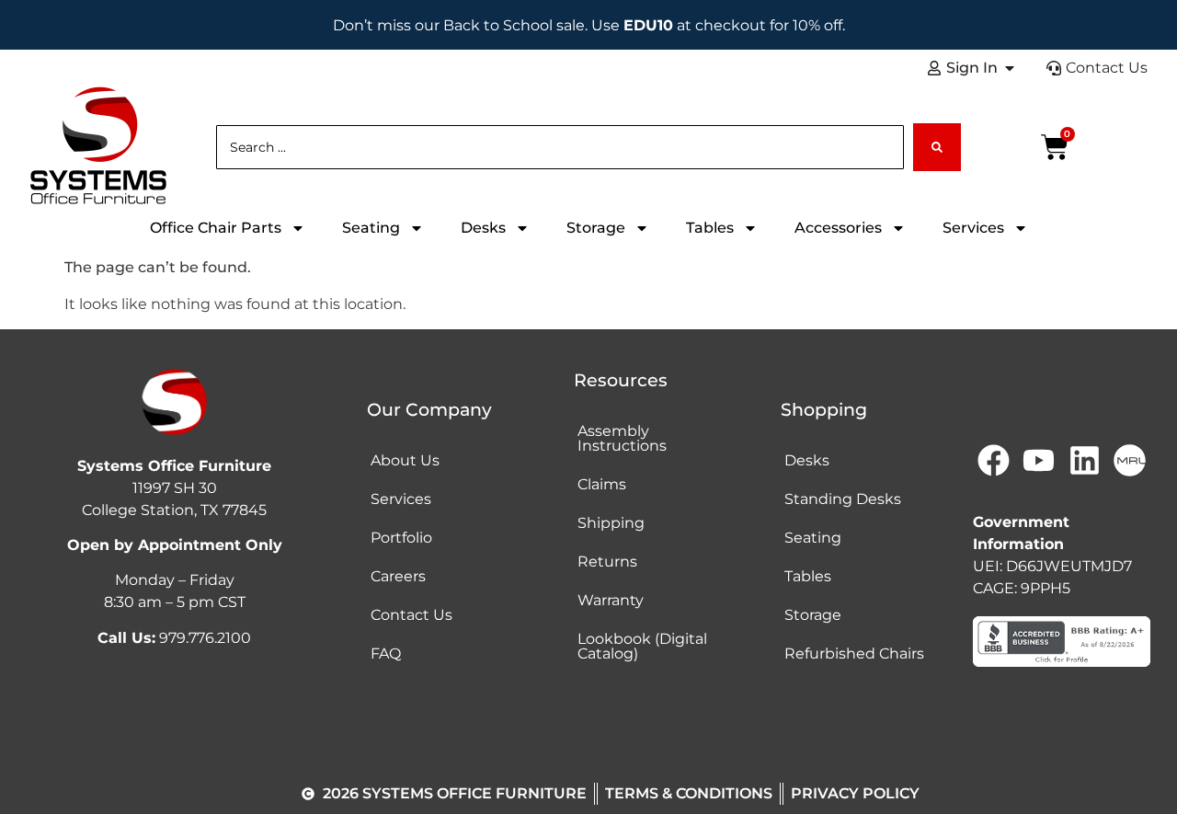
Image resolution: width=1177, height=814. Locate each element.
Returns (607, 561)
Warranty (610, 600)
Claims (601, 484)
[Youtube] (1039, 461)
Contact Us (411, 615)
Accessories (838, 227)
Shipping (611, 523)
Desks (483, 227)
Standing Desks (842, 499)
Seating (371, 227)
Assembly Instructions (622, 438)
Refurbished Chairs (854, 653)
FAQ (386, 653)
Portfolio (401, 537)
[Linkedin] (1084, 461)
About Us (405, 460)
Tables (710, 227)
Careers (398, 576)
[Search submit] (937, 147)
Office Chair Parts (215, 227)
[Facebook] (993, 461)
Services (973, 227)
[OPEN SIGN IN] (1009, 68)
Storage (595, 227)
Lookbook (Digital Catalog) (642, 646)
